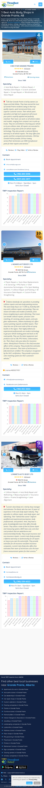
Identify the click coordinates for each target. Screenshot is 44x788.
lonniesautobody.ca (13, 577)
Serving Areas (34, 77)
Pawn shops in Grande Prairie (13, 734)
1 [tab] (19, 255)
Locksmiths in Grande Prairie (13, 727)
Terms (11, 782)
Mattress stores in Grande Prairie (14, 730)
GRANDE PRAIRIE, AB (16, 9)
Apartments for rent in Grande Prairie (15, 689)
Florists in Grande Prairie (11, 708)
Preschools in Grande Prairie (12, 740)
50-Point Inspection (13, 22)
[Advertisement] (22, 653)
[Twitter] (6, 779)
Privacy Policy (33, 779)
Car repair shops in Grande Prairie (14, 699)
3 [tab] (22, 255)
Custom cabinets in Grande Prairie (14, 702)
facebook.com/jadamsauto (17, 384)
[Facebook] (2, 779)
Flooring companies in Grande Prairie (15, 705)
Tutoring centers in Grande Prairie (14, 753)
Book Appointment (13, 159)
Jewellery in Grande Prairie (12, 721)
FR (39, 9)
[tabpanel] (22, 47)
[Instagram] (9, 779)
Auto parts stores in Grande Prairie (15, 692)
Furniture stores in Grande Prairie (14, 711)
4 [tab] (24, 255)
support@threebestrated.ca (16, 773)
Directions (9, 77)
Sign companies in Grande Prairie (14, 749)
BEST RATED (5, 9)
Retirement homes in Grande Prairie (15, 746)
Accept (29, 783)
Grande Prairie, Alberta (20, 684)
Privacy (4, 782)
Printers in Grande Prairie (11, 743)
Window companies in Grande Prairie (15, 756)
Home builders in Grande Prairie (14, 715)
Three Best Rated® (21, 786)
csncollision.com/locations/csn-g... (18, 169)
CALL (9, 61)
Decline (37, 783)
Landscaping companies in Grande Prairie (17, 724)
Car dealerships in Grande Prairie (14, 696)
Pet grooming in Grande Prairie (13, 737)
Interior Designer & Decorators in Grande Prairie (19, 718)
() (27, 68)
